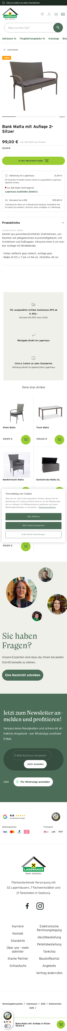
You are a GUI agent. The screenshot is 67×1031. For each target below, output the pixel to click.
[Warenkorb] (56, 14)
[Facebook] (29, 908)
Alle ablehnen (33, 517)
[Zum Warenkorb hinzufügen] (26, 440)
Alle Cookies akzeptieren (34, 525)
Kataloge (53, 38)
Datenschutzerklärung (47, 507)
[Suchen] (58, 27)
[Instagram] (40, 908)
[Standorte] (42, 14)
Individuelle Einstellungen (33, 534)
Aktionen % (9, 38)
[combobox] (33, 27)
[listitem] (18, 926)
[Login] (49, 14)
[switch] (7, 1026)
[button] (33, 781)
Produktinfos (11, 222)
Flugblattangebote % (32, 38)
